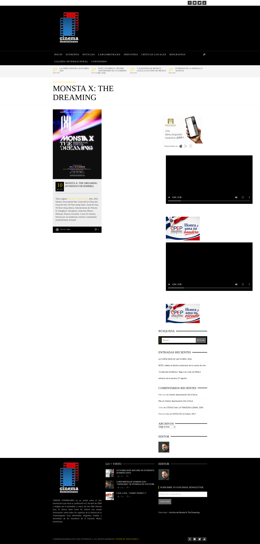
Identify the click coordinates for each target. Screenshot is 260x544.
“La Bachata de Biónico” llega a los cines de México (151, 69)
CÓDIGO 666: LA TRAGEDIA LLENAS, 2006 (184, 408)
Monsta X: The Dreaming (78, 199)
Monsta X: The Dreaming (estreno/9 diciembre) (81, 184)
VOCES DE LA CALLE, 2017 (184, 414)
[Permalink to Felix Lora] (163, 447)
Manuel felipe (164, 414)
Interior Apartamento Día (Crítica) (183, 395)
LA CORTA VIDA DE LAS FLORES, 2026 (74, 69)
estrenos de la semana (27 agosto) (189, 69)
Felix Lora (65, 229)
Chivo (160, 408)
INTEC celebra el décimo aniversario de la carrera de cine (112, 70)
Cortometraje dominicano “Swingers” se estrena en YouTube (135, 483)
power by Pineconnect (127, 539)
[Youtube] (204, 3)
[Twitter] (199, 3)
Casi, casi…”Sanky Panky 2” (131, 493)
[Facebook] (190, 3)
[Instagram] (195, 3)
